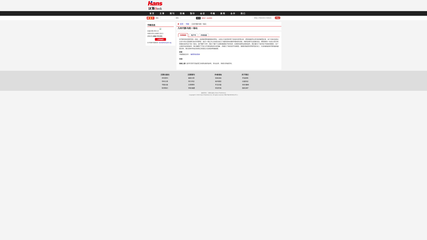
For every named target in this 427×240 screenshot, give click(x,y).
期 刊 (172, 13)
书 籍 (212, 13)
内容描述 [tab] (183, 35)
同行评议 (191, 81)
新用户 (204, 18)
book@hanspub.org (165, 42)
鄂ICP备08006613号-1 (231, 95)
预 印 (192, 13)
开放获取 (245, 78)
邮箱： (158, 18)
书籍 (187, 24)
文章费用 (191, 85)
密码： (178, 18)
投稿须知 (218, 78)
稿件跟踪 (218, 81)
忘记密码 (209, 18)
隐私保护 (245, 88)
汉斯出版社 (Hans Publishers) (217, 93)
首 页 (152, 13)
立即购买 (160, 39)
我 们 (243, 13)
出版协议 (245, 81)
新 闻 (222, 13)
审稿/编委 (191, 88)
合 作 (233, 13)
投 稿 (182, 13)
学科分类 (165, 81)
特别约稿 (218, 88)
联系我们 (165, 88)
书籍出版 (165, 85)
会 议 (202, 13)
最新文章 (191, 78)
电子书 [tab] (193, 35)
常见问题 (218, 85)
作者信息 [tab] (204, 35)
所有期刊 (165, 78)
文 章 (162, 13)
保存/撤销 (245, 85)
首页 (181, 24)
